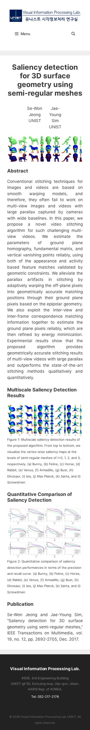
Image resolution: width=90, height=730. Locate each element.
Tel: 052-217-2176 (45, 697)
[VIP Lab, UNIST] (45, 15)
